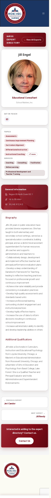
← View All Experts (32, 40)
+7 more (32, 154)
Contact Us (24, 441)
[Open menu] (43, 13)
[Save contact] (7, 119)
